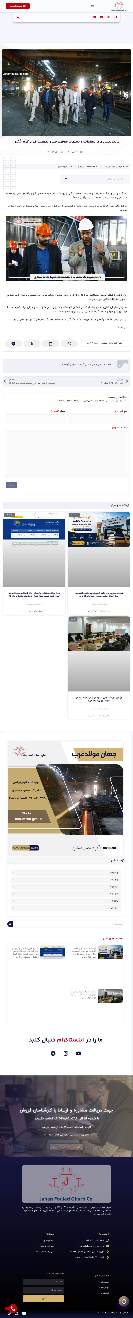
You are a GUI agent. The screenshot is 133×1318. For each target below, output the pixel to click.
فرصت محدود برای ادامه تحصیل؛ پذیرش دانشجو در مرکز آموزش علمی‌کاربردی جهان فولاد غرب (99, 595)
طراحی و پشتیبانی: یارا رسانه (113, 1312)
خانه (126, 166)
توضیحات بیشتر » (99, 604)
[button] (93, 6)
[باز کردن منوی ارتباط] (124, 1301)
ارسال (11, 485)
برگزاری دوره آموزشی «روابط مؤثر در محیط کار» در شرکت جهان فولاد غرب (99, 699)
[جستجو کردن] (10, 924)
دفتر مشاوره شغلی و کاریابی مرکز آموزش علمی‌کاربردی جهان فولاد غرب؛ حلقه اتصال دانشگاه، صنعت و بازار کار (34, 595)
